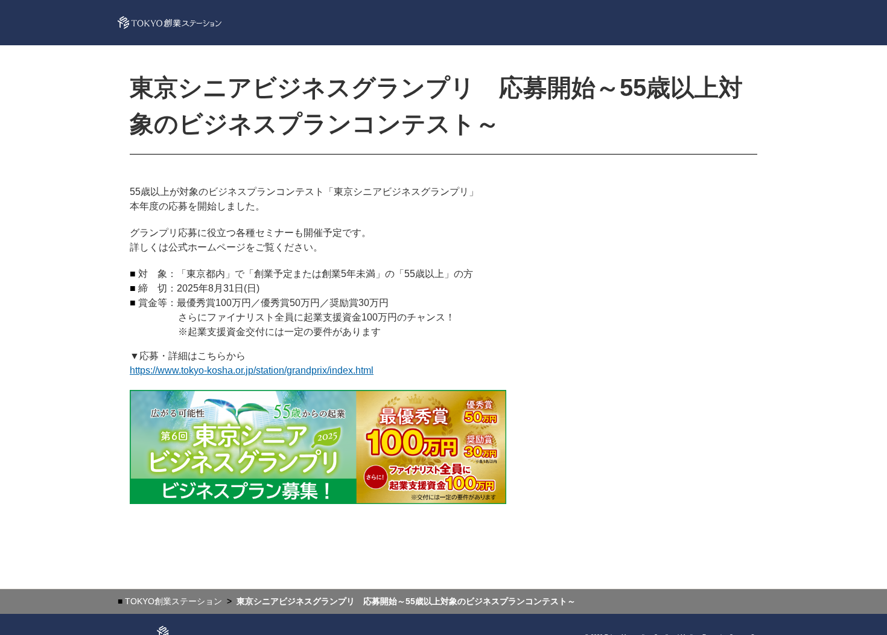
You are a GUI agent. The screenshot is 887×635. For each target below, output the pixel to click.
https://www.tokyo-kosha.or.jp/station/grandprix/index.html (252, 370)
